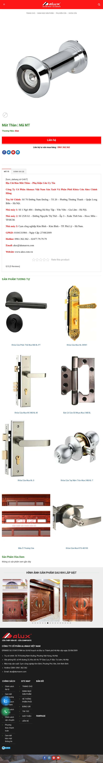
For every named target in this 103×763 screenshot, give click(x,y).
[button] (4, 5)
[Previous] (7, 601)
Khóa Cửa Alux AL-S (26, 480)
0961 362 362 (21, 668)
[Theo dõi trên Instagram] (49, 758)
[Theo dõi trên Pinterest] (54, 758)
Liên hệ (51, 140)
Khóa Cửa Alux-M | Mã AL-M (26, 413)
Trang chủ (30, 13)
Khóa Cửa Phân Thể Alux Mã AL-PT (26, 345)
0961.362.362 (64, 147)
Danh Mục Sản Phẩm (45, 13)
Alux (17, 131)
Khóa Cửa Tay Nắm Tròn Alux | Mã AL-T (77, 480)
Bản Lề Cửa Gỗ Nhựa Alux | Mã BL (77, 413)
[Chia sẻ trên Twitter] (9, 152)
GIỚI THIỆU (26, 716)
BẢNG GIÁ (26, 707)
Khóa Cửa (73, 13)
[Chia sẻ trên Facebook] (4, 152)
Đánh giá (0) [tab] (19, 171)
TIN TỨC (25, 711)
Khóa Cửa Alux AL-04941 (77, 345)
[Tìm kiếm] (99, 4)
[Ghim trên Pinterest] (13, 152)
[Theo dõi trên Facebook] (45, 758)
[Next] (95, 601)
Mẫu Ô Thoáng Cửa (26, 548)
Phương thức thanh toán (9, 728)
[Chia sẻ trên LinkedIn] (18, 152)
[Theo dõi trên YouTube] (58, 758)
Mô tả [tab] (6, 171)
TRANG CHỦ (27, 686)
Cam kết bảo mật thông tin (8, 738)
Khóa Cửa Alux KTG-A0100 (77, 548)
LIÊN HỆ (25, 721)
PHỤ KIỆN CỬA (61, 13)
